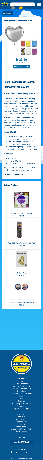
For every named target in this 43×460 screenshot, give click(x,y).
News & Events (21, 419)
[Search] (32, 4)
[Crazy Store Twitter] (16, 452)
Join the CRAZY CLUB (21, 442)
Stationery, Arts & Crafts (21, 403)
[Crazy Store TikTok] (31, 452)
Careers (21, 424)
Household (21, 391)
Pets (21, 398)
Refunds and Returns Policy (21, 429)
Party (21, 396)
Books (21, 381)
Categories (7, 13)
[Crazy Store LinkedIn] (26, 452)
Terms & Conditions (21, 431)
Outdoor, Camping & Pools (21, 393)
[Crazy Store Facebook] (11, 452)
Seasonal (21, 401)
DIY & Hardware (21, 384)
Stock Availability (21, 67)
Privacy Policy (21, 427)
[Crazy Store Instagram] (21, 452)
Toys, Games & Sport (21, 408)
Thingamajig (21, 406)
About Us (21, 417)
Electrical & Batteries (21, 386)
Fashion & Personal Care (21, 388)
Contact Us (21, 422)
